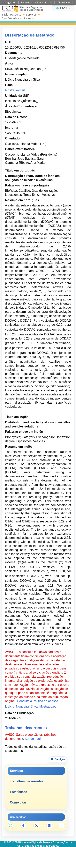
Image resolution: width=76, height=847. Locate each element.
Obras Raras (63, 2)
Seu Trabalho (10, 18)
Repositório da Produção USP (36, 2)
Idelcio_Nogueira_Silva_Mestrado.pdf (31, 706)
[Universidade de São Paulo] (7, 8)
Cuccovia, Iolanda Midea (22, 143)
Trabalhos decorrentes (26, 781)
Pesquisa (15, 14)
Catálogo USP (9, 2)
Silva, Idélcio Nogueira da (23, 69)
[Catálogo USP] (44, 68)
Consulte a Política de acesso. (38, 701)
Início (5, 14)
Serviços (31, 14)
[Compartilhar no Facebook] (23, 825)
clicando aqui (31, 738)
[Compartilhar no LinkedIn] (62, 825)
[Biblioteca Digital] (16, 8)
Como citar (18, 802)
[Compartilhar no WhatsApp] (10, 825)
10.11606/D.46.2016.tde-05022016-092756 (35, 47)
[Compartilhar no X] (36, 825)
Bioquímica (13, 111)
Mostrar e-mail (15, 90)
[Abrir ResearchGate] (49, 825)
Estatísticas (18, 792)
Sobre (27, 18)
